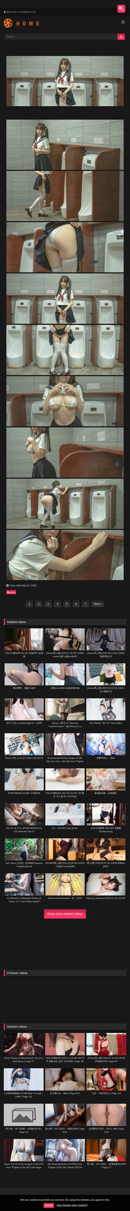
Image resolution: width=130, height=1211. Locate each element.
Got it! (48, 1205)
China (12, 592)
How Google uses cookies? (72, 1205)
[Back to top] (120, 1201)
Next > (97, 603)
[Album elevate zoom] (121, 9)
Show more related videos (65, 913)
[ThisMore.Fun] (65, 23)
